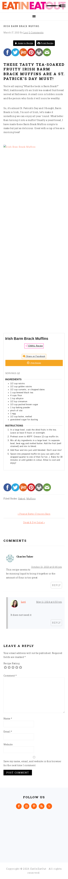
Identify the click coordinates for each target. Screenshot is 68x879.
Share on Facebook (35, 356)
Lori (23, 601)
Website (8, 744)
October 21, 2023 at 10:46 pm (46, 566)
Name (7, 718)
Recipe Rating (11, 663)
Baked (21, 498)
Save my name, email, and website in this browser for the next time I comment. (32, 763)
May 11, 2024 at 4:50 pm (49, 601)
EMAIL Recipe (35, 346)
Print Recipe (47, 43)
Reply (56, 585)
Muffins (31, 498)
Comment (10, 675)
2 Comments (36, 32)
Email (7, 731)
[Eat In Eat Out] (34, 8)
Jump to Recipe (25, 43)
